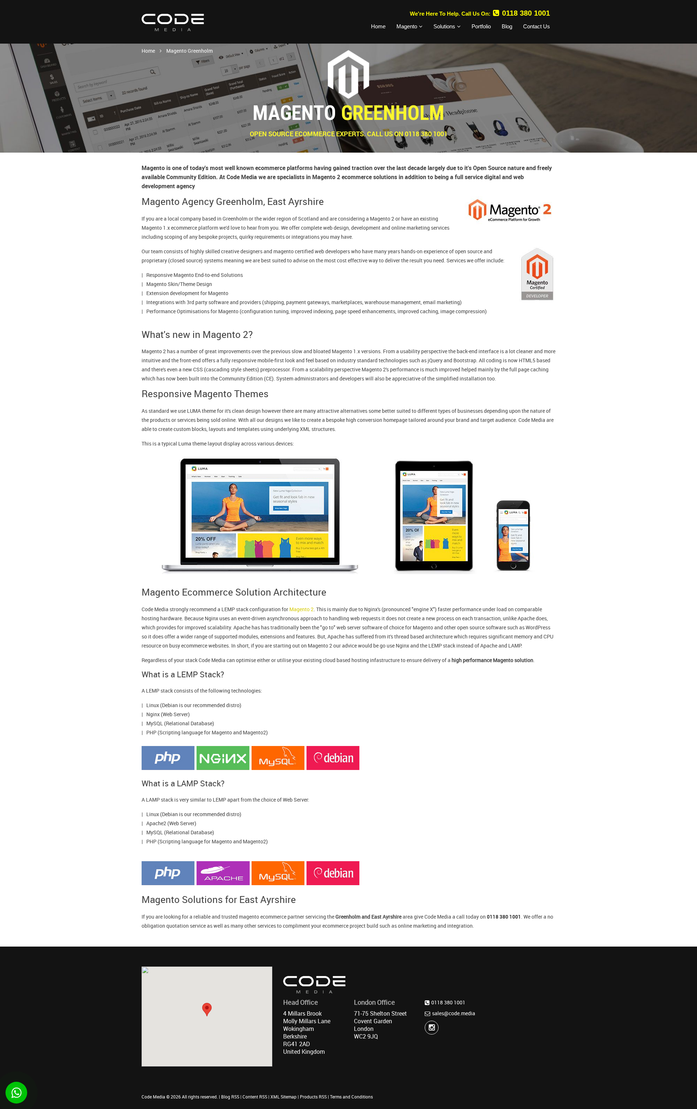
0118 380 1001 (526, 13)
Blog (507, 26)
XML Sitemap (283, 1097)
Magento (406, 26)
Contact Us (536, 26)
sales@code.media (453, 1013)
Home (378, 26)
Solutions (444, 26)
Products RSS (313, 1097)
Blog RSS (230, 1097)
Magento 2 (301, 609)
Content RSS (254, 1097)
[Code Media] (172, 22)
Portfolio (481, 26)
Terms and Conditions (351, 1097)
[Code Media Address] (314, 987)
